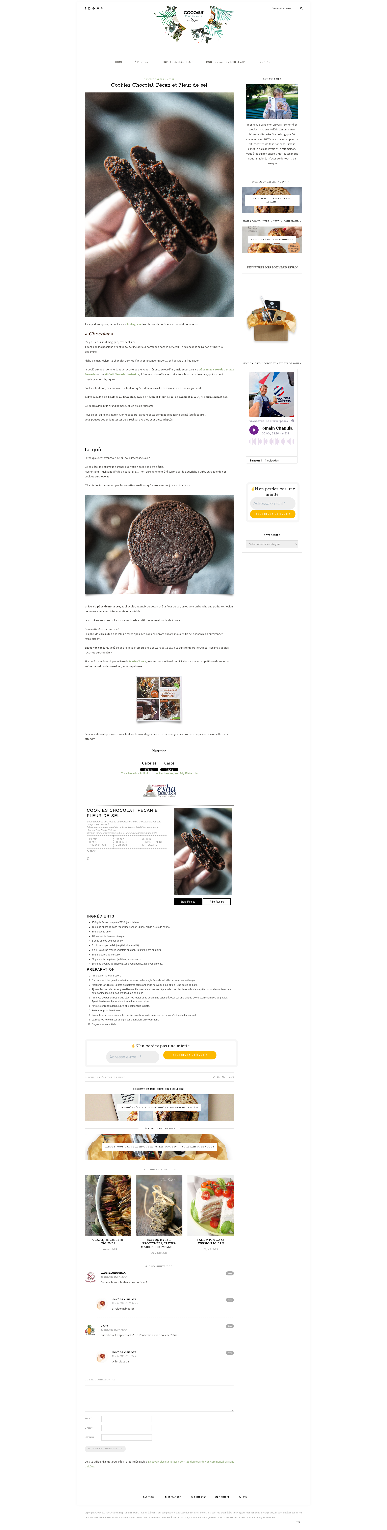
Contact (266, 62)
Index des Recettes (177, 62)
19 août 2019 (92, 1077)
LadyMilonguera (113, 1272)
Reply (230, 1273)
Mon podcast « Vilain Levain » (227, 62)
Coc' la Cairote (124, 1299)
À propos (141, 62)
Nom (88, 1418)
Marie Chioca (137, 661)
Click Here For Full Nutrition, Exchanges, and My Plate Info (159, 773)
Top (298, 1522)
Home (119, 62)
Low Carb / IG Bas (153, 79)
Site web (89, 1437)
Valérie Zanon (115, 1077)
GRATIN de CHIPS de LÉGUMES (108, 1241)
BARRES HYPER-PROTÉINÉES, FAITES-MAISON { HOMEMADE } (159, 1243)
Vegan (171, 79)
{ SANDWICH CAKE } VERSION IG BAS (211, 1241)
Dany (104, 1325)
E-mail (89, 1427)
